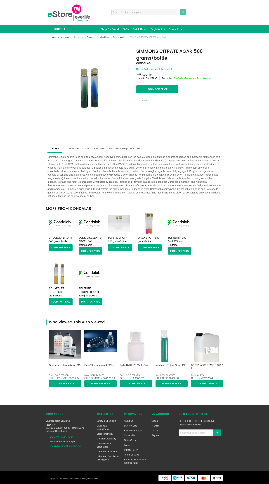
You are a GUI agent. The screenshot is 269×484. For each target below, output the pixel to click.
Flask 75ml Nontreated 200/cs (99, 365)
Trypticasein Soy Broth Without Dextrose (177, 241)
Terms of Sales (131, 454)
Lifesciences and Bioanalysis (105, 445)
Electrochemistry (105, 433)
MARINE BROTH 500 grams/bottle (117, 239)
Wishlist (155, 425)
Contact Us (175, 29)
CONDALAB (143, 63)
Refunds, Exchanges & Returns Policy (135, 461)
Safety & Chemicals (106, 420)
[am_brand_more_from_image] (60, 233)
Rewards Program (133, 430)
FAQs (126, 29)
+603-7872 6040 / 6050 (61, 437)
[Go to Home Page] (47, 37)
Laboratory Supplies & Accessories (108, 458)
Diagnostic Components (103, 427)
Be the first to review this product (154, 69)
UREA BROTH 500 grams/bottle (148, 239)
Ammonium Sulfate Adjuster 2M (64, 365)
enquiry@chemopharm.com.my (65, 445)
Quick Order (140, 29)
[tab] (54, 149)
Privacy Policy (131, 449)
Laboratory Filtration (107, 451)
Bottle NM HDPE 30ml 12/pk (134, 365)
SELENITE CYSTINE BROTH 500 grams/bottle (89, 291)
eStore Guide (130, 425)
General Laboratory (60, 37)
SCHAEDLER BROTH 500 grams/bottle (57, 291)
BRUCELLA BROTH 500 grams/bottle (60, 239)
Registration (158, 29)
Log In (154, 430)
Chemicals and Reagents (84, 37)
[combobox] (148, 12)
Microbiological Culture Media (112, 37)
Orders (154, 420)
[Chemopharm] (68, 12)
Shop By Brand (110, 29)
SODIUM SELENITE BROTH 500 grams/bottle (90, 241)
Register (155, 435)
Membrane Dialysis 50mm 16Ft (171, 365)
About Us (128, 420)
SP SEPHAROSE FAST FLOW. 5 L (207, 367)
